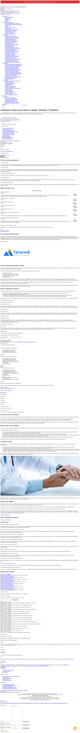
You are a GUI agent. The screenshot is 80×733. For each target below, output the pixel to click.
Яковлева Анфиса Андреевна (6, 585)
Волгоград (65, 703)
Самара (41, 703)
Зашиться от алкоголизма (10, 57)
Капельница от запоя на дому (11, 53)
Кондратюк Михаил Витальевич (7, 589)
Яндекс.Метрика (45, 664)
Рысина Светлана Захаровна (6, 583)
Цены (4, 95)
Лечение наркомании (7, 680)
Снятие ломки (8, 25)
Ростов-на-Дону (46, 703)
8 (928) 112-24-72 (10, 12)
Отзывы (6, 19)
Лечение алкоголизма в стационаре (12, 38)
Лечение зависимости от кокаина (11, 67)
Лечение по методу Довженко (11, 98)
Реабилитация (5, 96)
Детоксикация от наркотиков (11, 27)
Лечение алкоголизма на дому (11, 60)
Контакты (5, 103)
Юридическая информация (8, 670)
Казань (23, 703)
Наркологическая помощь (8, 22)
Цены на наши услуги (7, 129)
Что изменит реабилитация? (8, 130)
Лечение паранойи (9, 90)
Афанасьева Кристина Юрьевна (7, 577)
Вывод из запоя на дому (10, 32)
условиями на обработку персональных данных (26, 341)
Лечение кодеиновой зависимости (12, 68)
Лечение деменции (9, 93)
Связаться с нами (6, 671)
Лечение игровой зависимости (11, 94)
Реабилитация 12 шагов (10, 100)
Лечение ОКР (8, 85)
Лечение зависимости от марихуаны (12, 66)
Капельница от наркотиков (10, 75)
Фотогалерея (7, 20)
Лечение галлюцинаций (10, 87)
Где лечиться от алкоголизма (8, 133)
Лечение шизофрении (9, 84)
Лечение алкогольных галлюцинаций (12, 88)
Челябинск (21, 690)
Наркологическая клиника (10, 33)
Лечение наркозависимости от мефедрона (13, 73)
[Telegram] (4, 156)
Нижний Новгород (29, 703)
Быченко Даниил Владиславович (13, 140)
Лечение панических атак (10, 92)
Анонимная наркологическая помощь (12, 23)
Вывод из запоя (8, 28)
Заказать (75, 195)
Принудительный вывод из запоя (11, 51)
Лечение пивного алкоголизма (11, 47)
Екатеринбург (19, 703)
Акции (6, 21)
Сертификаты (8, 18)
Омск (39, 703)
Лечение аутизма (8, 89)
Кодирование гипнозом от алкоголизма (13, 58)
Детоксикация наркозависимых (11, 74)
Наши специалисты (9, 17)
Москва (2, 703)
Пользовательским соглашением (42, 665)
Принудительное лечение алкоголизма (13, 62)
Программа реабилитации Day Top (12, 102)
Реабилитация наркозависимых (11, 99)
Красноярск (54, 703)
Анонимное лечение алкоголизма (12, 55)
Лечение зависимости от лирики (11, 71)
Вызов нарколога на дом (10, 31)
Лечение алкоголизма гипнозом (11, 56)
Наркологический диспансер (11, 40)
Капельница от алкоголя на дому (11, 41)
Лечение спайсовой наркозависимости (13, 70)
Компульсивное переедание (10, 86)
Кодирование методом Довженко (11, 44)
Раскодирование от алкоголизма (11, 61)
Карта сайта (5, 672)
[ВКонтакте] (1, 156)
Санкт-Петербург (7, 703)
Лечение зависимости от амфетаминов (13, 76)
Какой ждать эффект (7, 136)
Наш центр (5, 16)
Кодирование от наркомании (11, 77)
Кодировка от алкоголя (9, 52)
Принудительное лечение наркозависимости (14, 65)
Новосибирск (13, 703)
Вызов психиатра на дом (10, 83)
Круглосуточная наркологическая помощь (13, 24)
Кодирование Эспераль (9, 46)
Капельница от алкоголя (10, 54)
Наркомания (5, 63)
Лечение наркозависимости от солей (12, 69)
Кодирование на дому (9, 43)
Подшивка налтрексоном (10, 49)
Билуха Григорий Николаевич (6, 151)
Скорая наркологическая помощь (11, 29)
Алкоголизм (5, 34)
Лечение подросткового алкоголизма (12, 48)
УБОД (6, 26)
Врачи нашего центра (7, 138)
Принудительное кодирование (11, 50)
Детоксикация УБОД (9, 78)
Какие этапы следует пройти (8, 134)
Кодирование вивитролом (10, 39)
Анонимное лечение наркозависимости (13, 64)
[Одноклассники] (3, 156)
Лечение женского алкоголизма (11, 37)
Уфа (50, 703)
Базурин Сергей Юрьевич (5, 575)
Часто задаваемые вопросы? (8, 137)
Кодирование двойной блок (10, 42)
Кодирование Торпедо (9, 45)
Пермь (58, 703)
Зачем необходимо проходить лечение (10, 131)
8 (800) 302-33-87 (16, 11)
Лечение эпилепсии (9, 91)
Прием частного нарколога (10, 30)
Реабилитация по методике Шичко (12, 101)
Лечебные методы (6, 135)
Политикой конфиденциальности (29, 665)
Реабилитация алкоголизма (10, 35)
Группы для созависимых (10, 97)
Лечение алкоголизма (7, 678)
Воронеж (61, 703)
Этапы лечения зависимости (8, 128)
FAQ (4, 4)
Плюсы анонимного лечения (8, 132)
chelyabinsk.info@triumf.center (13, 690)
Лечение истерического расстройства (12, 80)
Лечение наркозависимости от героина (13, 72)
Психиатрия (5, 79)
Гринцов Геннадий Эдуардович (7, 587)
